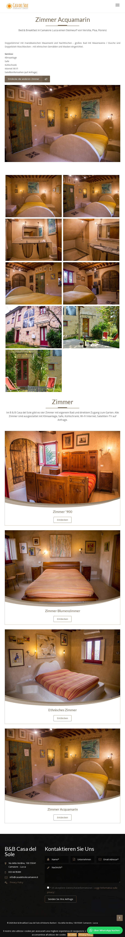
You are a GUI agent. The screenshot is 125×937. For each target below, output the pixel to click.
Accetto (72, 934)
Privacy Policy (85, 934)
